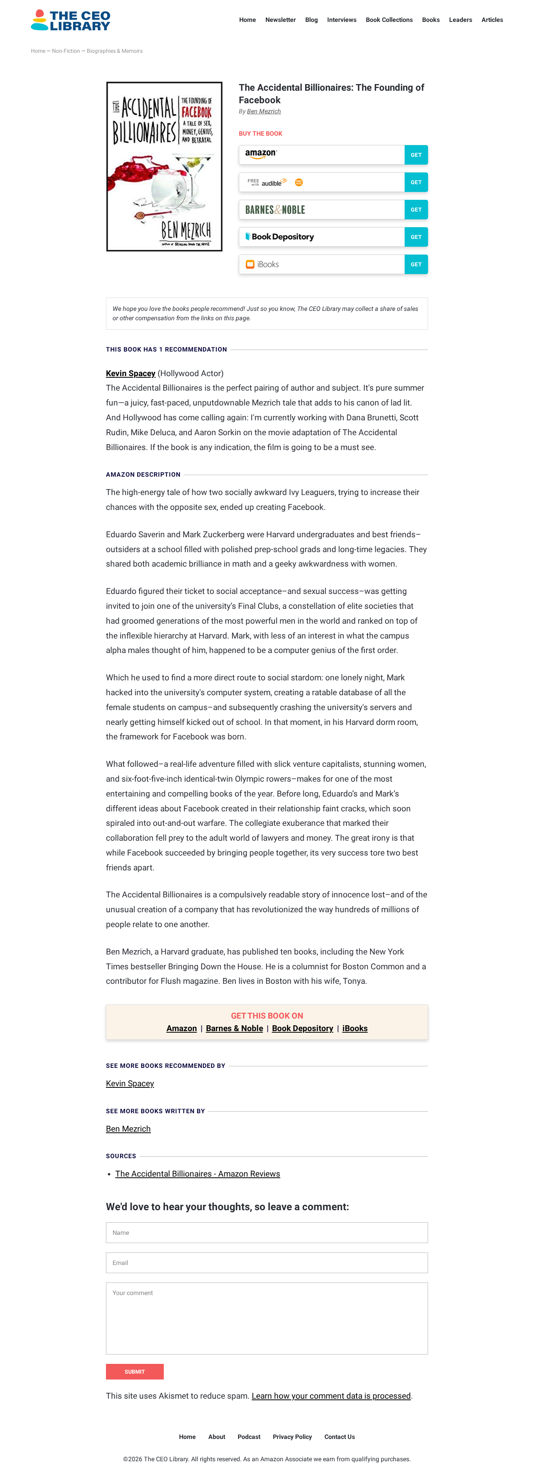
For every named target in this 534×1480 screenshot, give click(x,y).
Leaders (460, 19)
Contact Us (339, 1437)
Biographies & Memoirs (115, 51)
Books (431, 19)
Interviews (342, 19)
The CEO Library (70, 19)
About (216, 1437)
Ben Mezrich (264, 111)
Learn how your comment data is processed (331, 1396)
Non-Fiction (66, 51)
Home (247, 19)
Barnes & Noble (234, 1028)
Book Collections (389, 19)
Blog (311, 19)
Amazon (182, 1028)
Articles (492, 19)
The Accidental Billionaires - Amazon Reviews (197, 1174)
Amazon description (143, 474)
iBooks (355, 1028)
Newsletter (280, 19)
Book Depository (302, 1028)
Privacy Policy (292, 1437)
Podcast (249, 1437)
